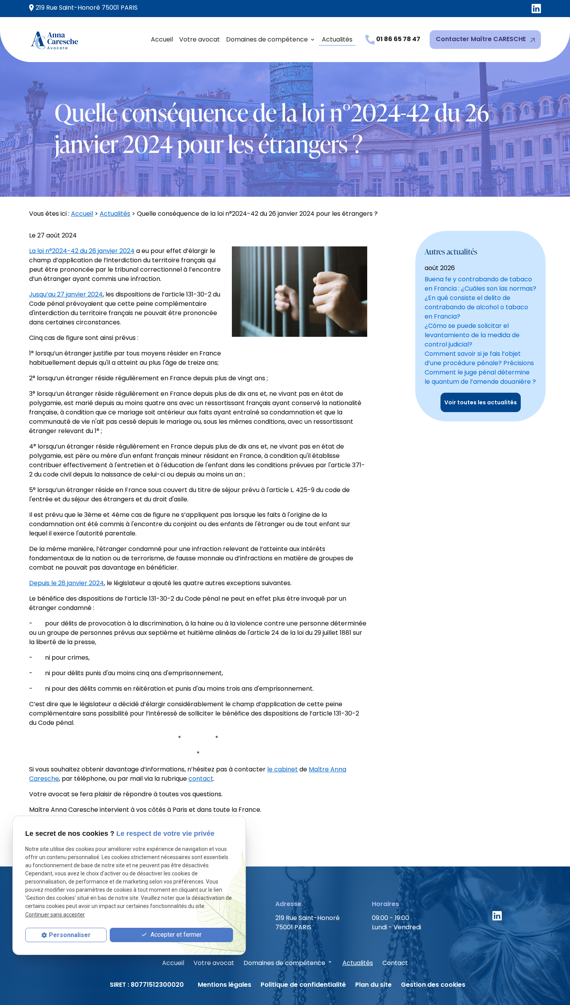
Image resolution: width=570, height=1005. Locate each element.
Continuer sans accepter (55, 914)
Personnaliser (70, 935)
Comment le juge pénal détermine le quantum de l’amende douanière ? (480, 377)
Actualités (337, 39)
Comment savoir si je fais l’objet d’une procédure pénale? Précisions (479, 358)
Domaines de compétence (267, 39)
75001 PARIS (87, 7)
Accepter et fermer (175, 934)
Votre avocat (199, 39)
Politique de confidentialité (303, 984)
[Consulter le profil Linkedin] (536, 9)
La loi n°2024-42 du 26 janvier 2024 (82, 250)
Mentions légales (224, 984)
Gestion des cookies (433, 984)
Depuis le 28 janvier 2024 (66, 583)
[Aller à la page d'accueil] (55, 39)
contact (200, 778)
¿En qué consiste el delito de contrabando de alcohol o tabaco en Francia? (476, 307)
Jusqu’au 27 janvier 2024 (66, 294)
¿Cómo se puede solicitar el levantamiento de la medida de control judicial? (472, 335)
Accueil (162, 39)
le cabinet (282, 769)
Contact (395, 962)
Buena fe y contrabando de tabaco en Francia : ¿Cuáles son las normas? (480, 284)
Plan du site (373, 984)
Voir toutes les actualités (480, 402)
